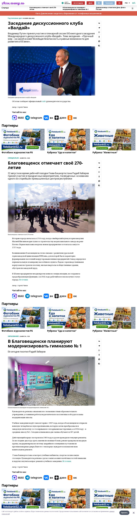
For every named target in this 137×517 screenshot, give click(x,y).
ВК (99, 3)
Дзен (90, 3)
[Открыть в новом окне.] (18, 117)
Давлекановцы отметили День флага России (110, 8)
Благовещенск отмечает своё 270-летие (43, 8)
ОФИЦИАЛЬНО (13, 158)
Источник (23, 279)
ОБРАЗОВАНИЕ (13, 336)
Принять (124, 513)
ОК (119, 3)
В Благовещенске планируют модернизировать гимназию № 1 (75, 8)
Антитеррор (78, 3)
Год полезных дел (15, 18)
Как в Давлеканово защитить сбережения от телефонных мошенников (68, 13)
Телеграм (109, 3)
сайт (44, 101)
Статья (5, 8)
